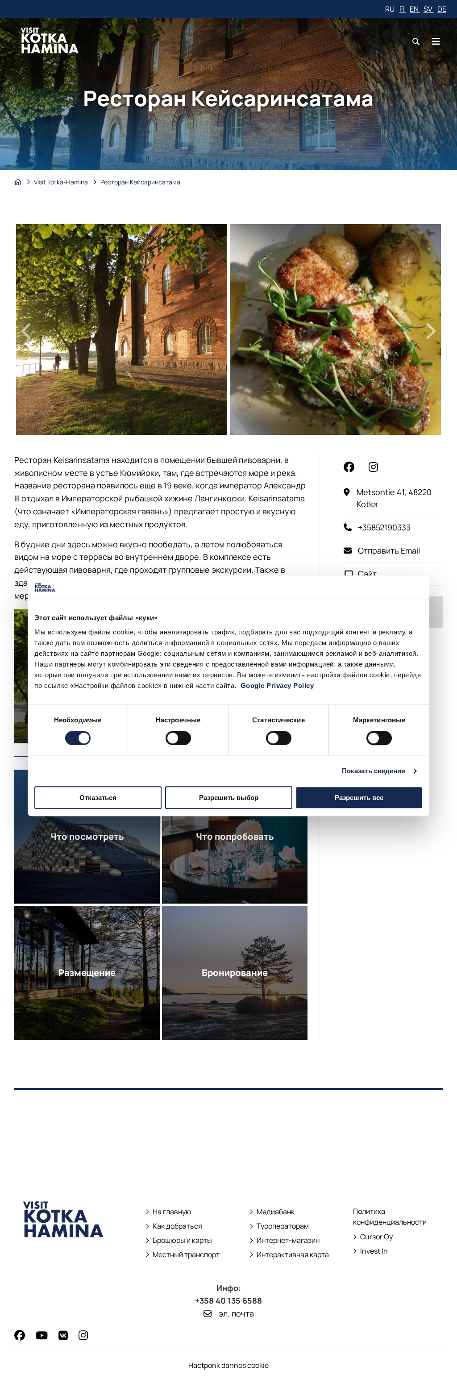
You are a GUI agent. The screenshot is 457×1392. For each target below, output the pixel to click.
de (441, 9)
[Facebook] (19, 1335)
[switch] (178, 738)
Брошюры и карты (178, 1240)
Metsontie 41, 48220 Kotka (400, 498)
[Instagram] (83, 1335)
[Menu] (436, 41)
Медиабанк (272, 1212)
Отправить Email (389, 550)
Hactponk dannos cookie (228, 1365)
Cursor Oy (373, 1237)
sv (429, 9)
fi (402, 9)
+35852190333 (384, 527)
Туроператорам (283, 1226)
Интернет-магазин (284, 1240)
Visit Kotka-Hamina (61, 182)
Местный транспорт (183, 1254)
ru (390, 9)
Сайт (367, 573)
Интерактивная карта (293, 1254)
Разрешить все (359, 797)
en (415, 9)
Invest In (371, 1251)
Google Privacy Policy (277, 685)
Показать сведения (374, 771)
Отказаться (97, 797)
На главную (172, 1212)
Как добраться (177, 1226)
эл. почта (236, 1313)
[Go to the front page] (63, 1254)
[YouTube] (42, 1335)
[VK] (63, 1335)
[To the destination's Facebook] (351, 466)
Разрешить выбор (228, 797)
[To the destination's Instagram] (376, 466)
